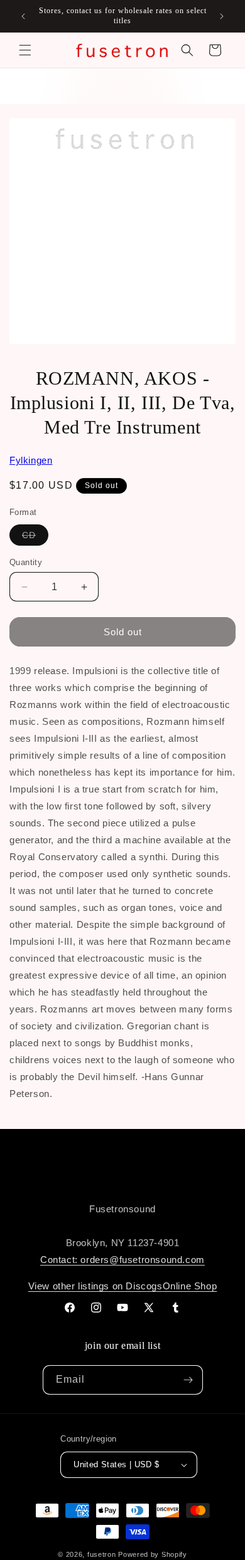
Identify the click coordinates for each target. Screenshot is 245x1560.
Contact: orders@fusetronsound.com (122, 1259)
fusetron (101, 1554)
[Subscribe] (188, 1380)
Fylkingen (30, 460)
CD (35, 537)
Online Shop (190, 1286)
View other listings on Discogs (95, 1286)
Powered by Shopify (152, 1554)
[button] (25, 50)
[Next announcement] (222, 16)
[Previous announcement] (23, 16)
